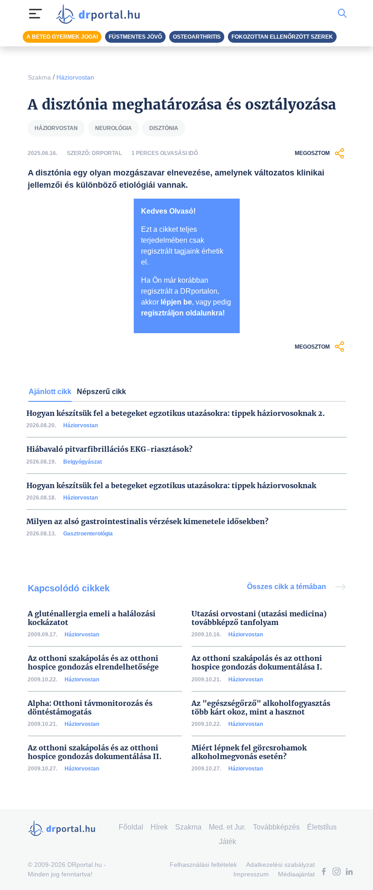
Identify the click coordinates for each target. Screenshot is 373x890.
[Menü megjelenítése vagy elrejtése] (35, 14)
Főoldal (131, 827)
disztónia (163, 128)
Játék (227, 841)
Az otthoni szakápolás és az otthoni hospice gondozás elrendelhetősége (93, 662)
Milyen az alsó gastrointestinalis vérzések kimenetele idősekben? (147, 521)
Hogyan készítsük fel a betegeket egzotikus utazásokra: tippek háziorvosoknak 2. (175, 413)
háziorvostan (56, 128)
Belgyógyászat (82, 462)
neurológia (113, 128)
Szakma (39, 77)
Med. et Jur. (227, 827)
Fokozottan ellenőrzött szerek (282, 37)
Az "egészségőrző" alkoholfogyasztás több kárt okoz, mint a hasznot (261, 707)
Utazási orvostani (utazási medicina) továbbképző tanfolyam (259, 618)
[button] (324, 872)
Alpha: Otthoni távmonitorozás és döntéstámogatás (90, 707)
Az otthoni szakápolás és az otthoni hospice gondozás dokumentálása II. (94, 752)
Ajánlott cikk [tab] (50, 391)
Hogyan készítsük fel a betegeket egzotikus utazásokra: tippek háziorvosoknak (171, 485)
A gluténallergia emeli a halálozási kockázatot (92, 618)
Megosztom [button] (312, 153)
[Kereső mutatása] (342, 14)
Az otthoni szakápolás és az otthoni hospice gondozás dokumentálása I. (257, 662)
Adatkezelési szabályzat (280, 864)
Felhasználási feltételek (203, 864)
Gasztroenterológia (88, 533)
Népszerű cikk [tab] (101, 391)
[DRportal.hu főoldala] (100, 14)
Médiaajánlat (296, 874)
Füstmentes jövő (135, 37)
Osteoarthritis (197, 37)
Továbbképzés (276, 827)
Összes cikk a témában (287, 586)
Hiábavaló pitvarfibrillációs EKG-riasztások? (109, 449)
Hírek (159, 827)
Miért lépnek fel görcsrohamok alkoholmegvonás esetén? (249, 752)
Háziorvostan (75, 77)
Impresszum (251, 874)
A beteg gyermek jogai (62, 37)
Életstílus (322, 827)
